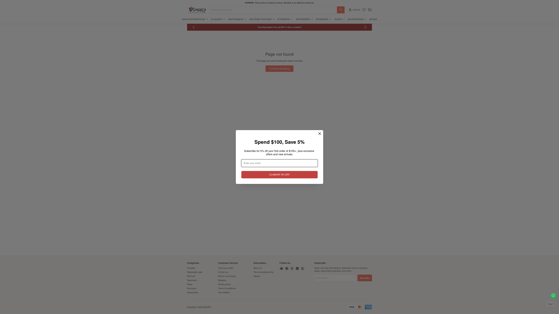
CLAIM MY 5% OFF (279, 174)
